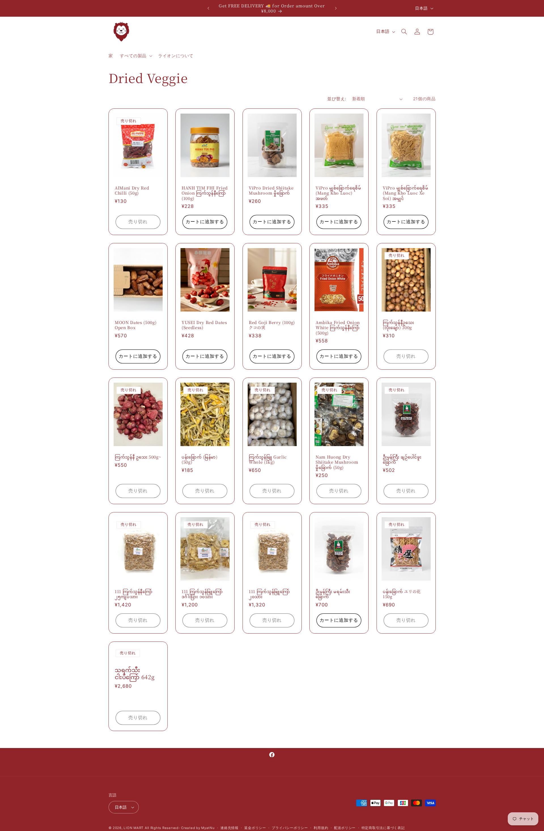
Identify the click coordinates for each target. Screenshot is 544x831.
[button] (135, 56)
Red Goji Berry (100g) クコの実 (272, 325)
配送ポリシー (345, 828)
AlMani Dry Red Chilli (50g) (132, 190)
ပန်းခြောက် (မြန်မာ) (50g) (200, 459)
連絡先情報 (229, 828)
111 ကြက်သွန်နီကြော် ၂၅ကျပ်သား (134, 594)
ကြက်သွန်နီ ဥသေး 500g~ (138, 456)
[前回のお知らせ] (208, 8)
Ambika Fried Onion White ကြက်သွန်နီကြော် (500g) (338, 327)
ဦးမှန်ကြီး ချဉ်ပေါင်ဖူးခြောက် (402, 459)
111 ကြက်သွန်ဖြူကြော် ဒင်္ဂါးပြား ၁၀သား (202, 594)
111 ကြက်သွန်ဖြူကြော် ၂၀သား (269, 594)
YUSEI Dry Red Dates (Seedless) (204, 325)
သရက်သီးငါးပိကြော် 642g (134, 673)
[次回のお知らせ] (336, 8)
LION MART (133, 828)
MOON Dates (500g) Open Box (135, 325)
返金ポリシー (255, 828)
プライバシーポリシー (290, 828)
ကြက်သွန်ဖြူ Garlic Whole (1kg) (268, 459)
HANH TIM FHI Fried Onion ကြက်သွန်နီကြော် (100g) (205, 193)
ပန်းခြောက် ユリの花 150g (402, 594)
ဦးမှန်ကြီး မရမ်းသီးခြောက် (333, 594)
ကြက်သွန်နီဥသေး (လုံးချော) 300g (398, 325)
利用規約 (321, 828)
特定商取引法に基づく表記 (383, 828)
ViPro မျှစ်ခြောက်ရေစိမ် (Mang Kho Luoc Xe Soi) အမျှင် (405, 193)
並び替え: (336, 98)
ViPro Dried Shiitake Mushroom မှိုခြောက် (271, 190)
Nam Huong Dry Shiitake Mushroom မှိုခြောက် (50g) (337, 462)
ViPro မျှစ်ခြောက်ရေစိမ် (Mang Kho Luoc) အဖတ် (338, 193)
